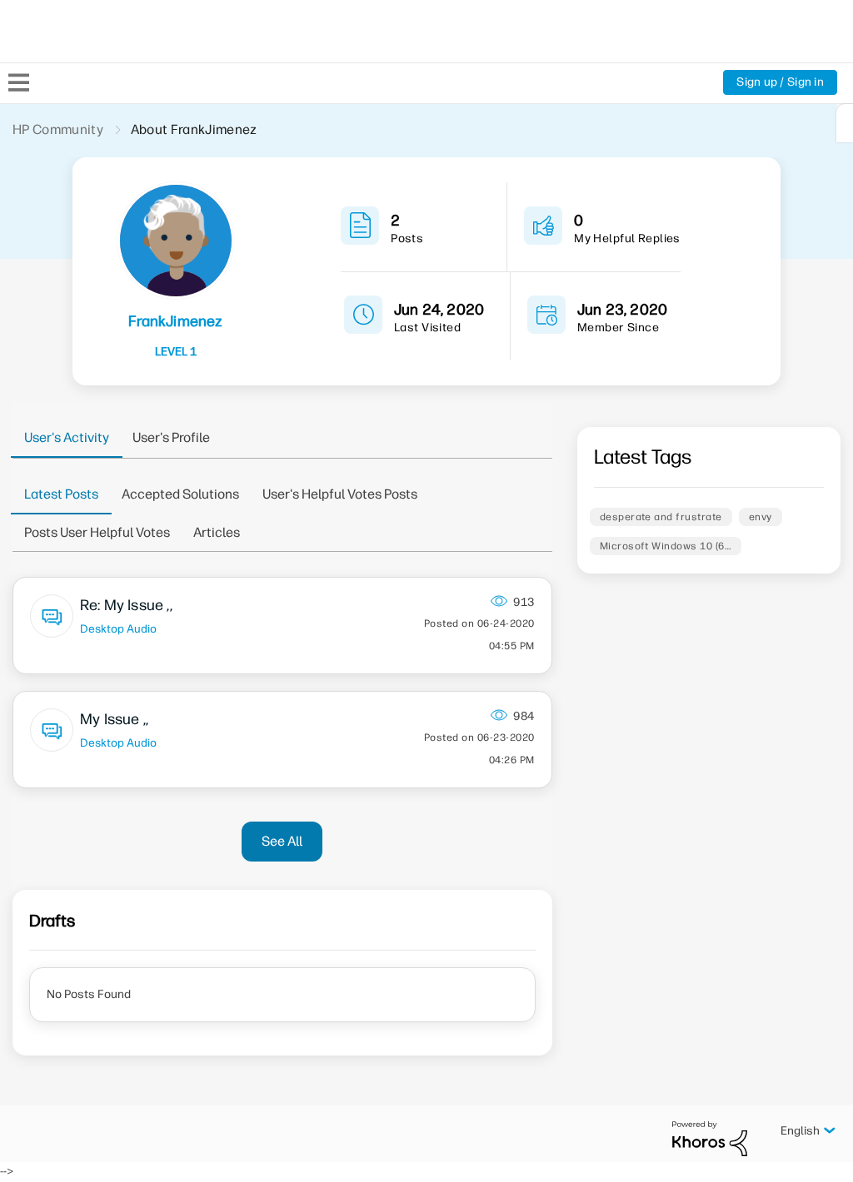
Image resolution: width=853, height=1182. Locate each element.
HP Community (57, 129)
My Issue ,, (114, 719)
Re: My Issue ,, (126, 605)
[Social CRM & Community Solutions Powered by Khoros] (709, 1138)
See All (282, 841)
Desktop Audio (118, 628)
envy (760, 517)
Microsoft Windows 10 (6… (666, 546)
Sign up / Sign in (780, 82)
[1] (844, 123)
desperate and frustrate (661, 517)
